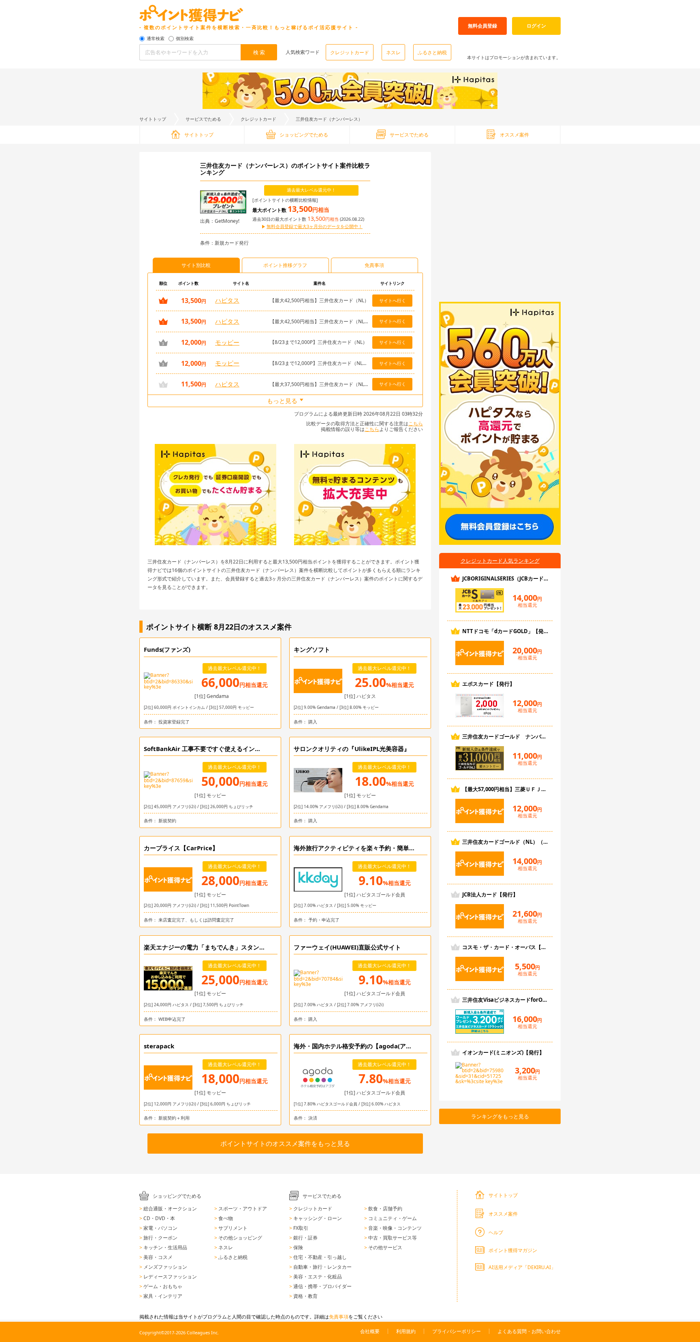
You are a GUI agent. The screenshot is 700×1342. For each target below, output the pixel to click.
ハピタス (227, 300)
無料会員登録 (482, 25)
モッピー (227, 342)
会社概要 (370, 1331)
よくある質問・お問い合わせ (529, 1331)
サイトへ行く (392, 300)
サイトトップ (152, 119)
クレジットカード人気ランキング (500, 560)
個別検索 (185, 38)
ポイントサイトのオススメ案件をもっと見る (285, 1143)
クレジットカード (349, 52)
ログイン (536, 25)
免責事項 (338, 1316)
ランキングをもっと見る (500, 1116)
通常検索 (155, 38)
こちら (415, 423)
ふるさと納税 (432, 52)
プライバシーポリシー (456, 1331)
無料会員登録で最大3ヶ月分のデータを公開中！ (315, 226)
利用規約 (406, 1331)
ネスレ (393, 52)
